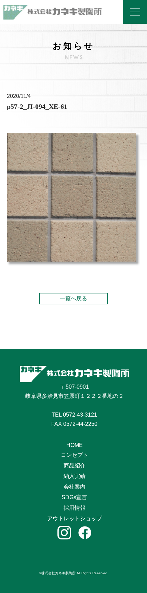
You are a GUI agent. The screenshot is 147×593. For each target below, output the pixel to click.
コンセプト (74, 455)
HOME (74, 445)
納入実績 (74, 476)
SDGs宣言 (74, 497)
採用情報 (74, 508)
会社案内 (74, 487)
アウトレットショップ (74, 518)
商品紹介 (74, 465)
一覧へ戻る (73, 298)
